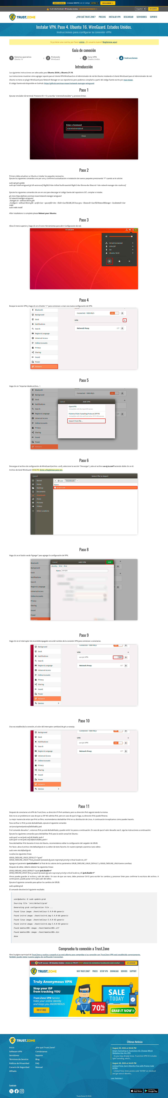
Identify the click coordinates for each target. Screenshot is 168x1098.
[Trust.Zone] (22, 17)
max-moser (128, 80)
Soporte (153, 17)
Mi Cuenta (153, 9)
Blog (37, 1059)
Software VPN (15, 1051)
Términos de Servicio (18, 1059)
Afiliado (12, 1071)
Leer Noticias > (117, 1078)
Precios (102, 17)
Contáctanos (41, 1051)
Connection (58, 957)
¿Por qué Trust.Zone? (86, 17)
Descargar (128, 17)
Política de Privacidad (19, 1063)
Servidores (142, 17)
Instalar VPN (114, 17)
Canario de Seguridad (19, 1067)
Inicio (11, 1047)
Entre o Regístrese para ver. (51, 470)
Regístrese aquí (110, 42)
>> (88, 9)
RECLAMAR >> (107, 3)
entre (81, 42)
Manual (39, 1067)
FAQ (37, 1063)
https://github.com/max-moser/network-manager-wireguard (69, 83)
